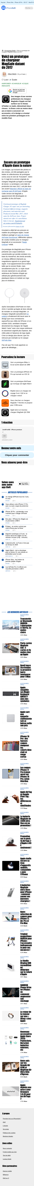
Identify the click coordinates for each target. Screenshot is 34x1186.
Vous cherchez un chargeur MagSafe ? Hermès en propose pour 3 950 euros (21, 402)
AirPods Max (6, 340)
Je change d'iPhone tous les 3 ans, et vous (17, 497)
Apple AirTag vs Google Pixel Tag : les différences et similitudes (26, 799)
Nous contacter (7, 1148)
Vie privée (6, 1129)
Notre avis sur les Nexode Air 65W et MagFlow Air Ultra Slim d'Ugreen (25, 1067)
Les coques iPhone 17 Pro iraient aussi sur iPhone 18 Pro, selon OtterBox (25, 774)
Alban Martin (12, 74)
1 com (6, 79)
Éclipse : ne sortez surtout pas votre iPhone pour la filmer (15, 527)
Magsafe (6, 86)
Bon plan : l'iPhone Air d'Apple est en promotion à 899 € (16, 520)
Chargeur (16, 83)
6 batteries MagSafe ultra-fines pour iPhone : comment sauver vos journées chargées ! (26, 893)
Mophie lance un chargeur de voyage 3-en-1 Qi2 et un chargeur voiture (20, 393)
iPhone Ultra (10, 2)
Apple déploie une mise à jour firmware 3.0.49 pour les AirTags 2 (25, 1092)
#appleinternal (20, 221)
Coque (26, 83)
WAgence (5, 1174)
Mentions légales (8, 1136)
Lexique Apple (7, 1159)
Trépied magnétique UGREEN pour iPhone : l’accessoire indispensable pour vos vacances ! (26, 942)
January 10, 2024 (20, 226)
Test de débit (6, 1155)
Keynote (3, 2)
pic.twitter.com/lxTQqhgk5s (12, 223)
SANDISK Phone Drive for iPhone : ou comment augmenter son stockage (25, 993)
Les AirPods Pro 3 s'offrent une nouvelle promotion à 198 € (15, 568)
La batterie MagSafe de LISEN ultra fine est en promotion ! (25, 821)
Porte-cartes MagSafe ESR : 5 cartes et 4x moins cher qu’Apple (26, 649)
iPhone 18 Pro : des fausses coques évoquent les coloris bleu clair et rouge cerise (25, 746)
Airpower (7, 83)
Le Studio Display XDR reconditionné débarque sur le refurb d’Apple (26, 967)
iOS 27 (25, 2)
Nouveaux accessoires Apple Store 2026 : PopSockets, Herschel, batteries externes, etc (26, 1041)
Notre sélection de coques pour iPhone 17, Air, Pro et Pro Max (26, 917)
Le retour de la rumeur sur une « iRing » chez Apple (25, 1016)
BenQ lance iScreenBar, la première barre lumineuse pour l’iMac (25, 671)
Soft (10, 8)
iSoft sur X (6, 1178)
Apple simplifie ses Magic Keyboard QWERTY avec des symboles (25, 694)
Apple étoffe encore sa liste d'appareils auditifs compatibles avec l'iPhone (25, 866)
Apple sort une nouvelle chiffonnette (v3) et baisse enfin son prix (26, 719)
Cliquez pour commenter (17, 455)
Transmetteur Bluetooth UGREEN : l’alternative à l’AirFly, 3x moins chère (26, 625)
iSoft (4, 1122)
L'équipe (5, 1125)
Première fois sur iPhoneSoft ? (12, 1118)
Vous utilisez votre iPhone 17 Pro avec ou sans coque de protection (16, 505)
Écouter (14, 79)
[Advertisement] (17, 29)
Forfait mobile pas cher (10, 1152)
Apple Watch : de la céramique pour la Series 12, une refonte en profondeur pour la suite (16, 552)
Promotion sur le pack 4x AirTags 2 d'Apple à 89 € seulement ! (25, 842)
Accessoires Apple (10, 50)
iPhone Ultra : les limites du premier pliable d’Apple (14, 560)
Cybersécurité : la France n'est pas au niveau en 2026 (17, 544)
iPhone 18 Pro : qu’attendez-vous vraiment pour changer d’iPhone (16, 512)
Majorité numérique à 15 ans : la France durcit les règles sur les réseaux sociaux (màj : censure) (16, 535)
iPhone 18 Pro (18, 2)
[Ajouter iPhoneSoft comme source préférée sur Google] (17, 91)
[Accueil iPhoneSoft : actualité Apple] (2, 50)
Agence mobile (7, 1171)
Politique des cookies (9, 1133)
